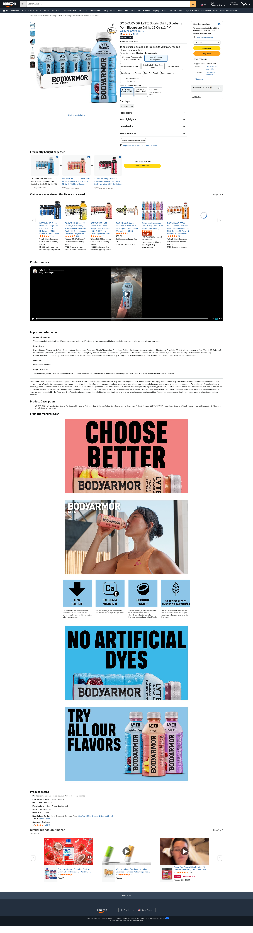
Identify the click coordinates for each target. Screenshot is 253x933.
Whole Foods (95, 10)
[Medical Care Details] (33, 10)
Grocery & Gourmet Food (39, 16)
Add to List (196, 97)
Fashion (146, 10)
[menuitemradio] (216, 319)
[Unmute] (220, 318)
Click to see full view (76, 115)
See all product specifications (133, 140)
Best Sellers (57, 10)
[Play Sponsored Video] (126, 851)
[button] (6, 10)
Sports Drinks (94, 16)
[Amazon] (9, 4)
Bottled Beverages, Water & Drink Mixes (73, 16)
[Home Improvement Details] (238, 10)
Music (164, 10)
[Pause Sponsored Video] (89, 857)
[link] (76, 165)
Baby (215, 10)
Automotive (206, 10)
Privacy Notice (107, 918)
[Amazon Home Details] (183, 10)
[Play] (32, 318)
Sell (138, 10)
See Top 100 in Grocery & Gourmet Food (95, 816)
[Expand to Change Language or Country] (134, 910)
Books (120, 10)
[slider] (122, 318)
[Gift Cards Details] (134, 10)
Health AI (15, 10)
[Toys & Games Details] (198, 10)
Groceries (83, 10)
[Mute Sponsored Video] (89, 862)
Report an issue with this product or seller (140, 145)
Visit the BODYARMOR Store (132, 31)
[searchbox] (108, 3)
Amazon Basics (42, 10)
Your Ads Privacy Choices (155, 918)
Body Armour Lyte (46, 272)
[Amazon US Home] (102, 911)
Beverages (53, 16)
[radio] (32, 25)
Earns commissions (56, 270)
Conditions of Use (93, 918)
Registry (155, 10)
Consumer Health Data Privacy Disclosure (129, 918)
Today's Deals (109, 10)
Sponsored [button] (33, 834)
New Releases (70, 10)
